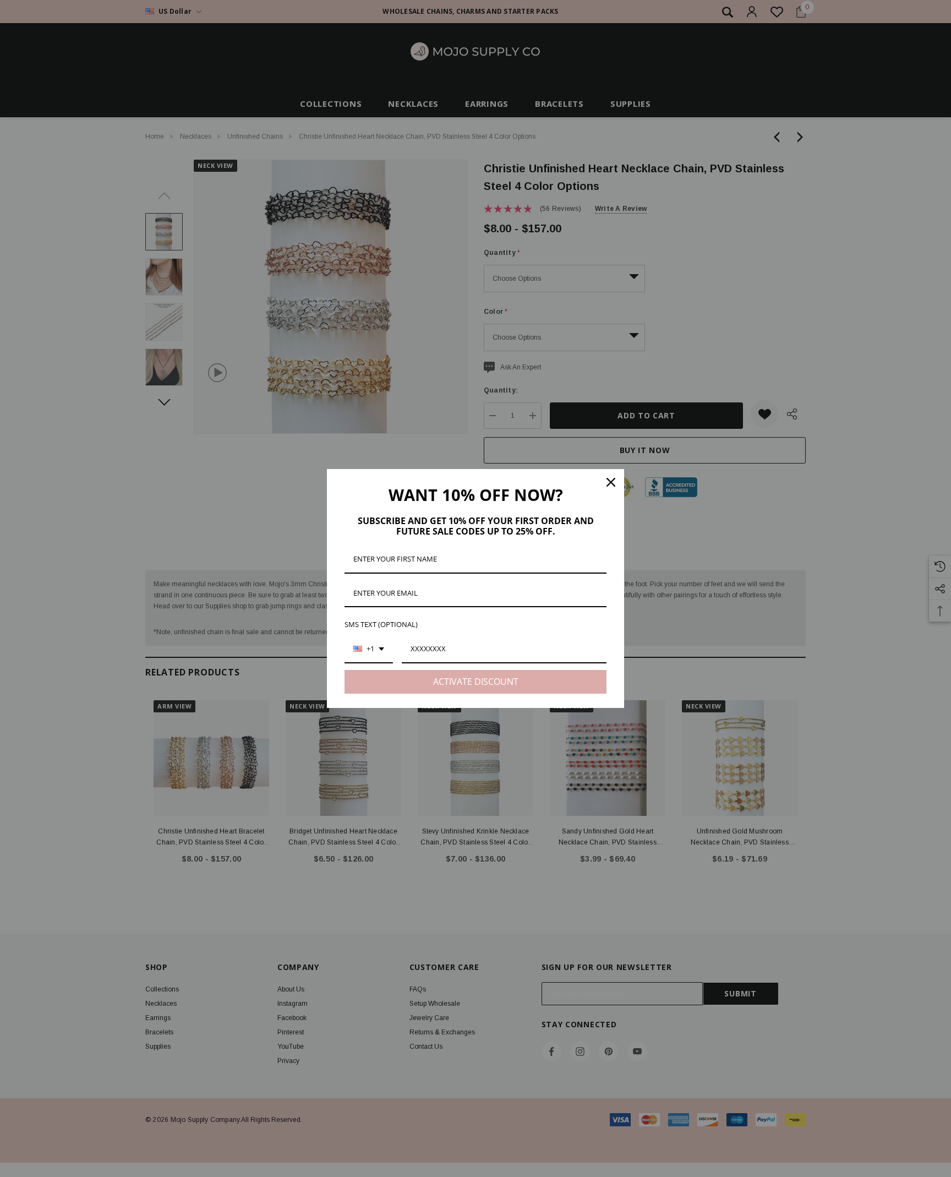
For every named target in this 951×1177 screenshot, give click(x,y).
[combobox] (369, 649)
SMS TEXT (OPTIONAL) (381, 624)
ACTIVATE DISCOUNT (475, 681)
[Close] (611, 482)
